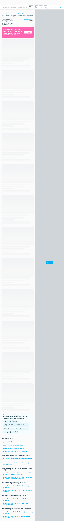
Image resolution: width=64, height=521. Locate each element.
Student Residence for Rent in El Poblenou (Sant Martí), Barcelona (16, 463)
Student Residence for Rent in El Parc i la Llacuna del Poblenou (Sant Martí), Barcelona (17, 478)
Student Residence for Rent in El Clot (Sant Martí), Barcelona (17, 491)
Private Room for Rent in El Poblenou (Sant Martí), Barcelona (17, 459)
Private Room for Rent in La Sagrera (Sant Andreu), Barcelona (17, 512)
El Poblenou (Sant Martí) (10, 421)
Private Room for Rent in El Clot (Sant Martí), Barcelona (15, 486)
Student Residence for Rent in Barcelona (14, 451)
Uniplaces (4, 11)
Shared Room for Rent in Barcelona (13, 448)
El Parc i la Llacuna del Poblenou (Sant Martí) (15, 425)
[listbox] (29, 19)
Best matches (28, 19)
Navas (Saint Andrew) (22, 429)
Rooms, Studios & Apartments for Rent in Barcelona (14, 13)
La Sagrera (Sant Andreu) (11, 432)
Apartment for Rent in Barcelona (12, 442)
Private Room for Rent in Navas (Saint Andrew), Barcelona (16, 499)
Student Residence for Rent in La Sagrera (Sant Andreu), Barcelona (16, 517)
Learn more (27, 32)
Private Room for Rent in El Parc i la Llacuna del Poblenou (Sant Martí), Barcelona (16, 473)
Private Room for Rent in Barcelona (12, 445)
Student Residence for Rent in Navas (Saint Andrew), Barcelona (15, 504)
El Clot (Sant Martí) (9, 429)
